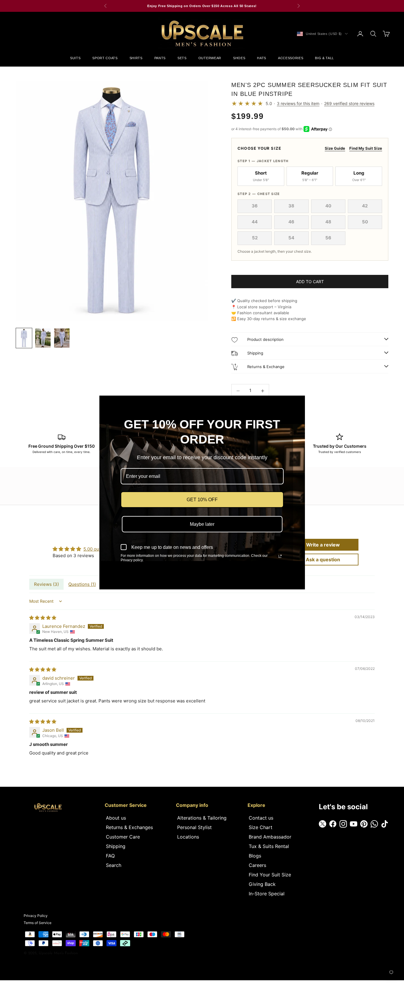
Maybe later (202, 524)
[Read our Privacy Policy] (280, 556)
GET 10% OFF (202, 499)
